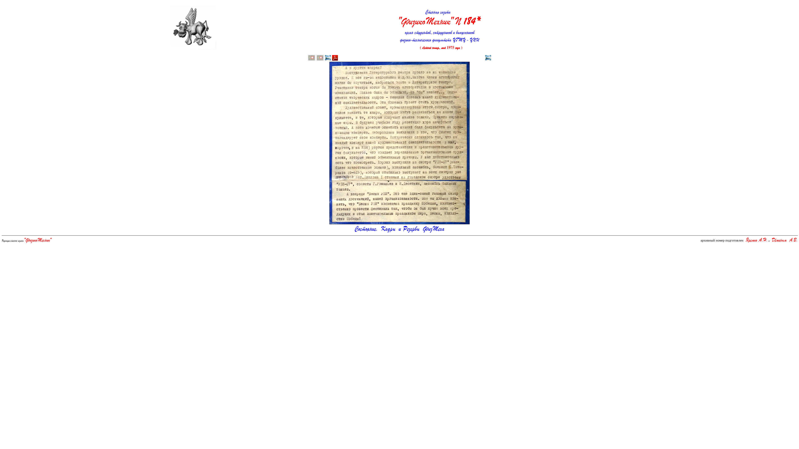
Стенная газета (439, 18)
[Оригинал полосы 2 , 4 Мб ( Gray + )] (335, 58)
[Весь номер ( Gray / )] (311, 58)
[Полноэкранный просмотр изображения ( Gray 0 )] (488, 58)
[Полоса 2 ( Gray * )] (320, 58)
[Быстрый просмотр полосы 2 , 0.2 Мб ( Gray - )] (328, 58)
